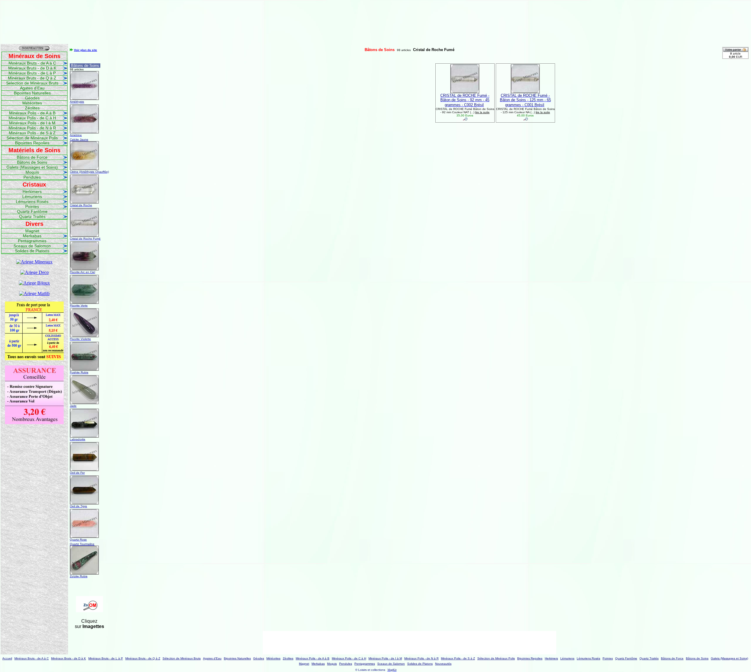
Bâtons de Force (32, 157)
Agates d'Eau (32, 88)
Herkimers (32, 191)
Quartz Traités (32, 216)
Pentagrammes (32, 240)
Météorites (32, 103)
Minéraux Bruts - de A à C (32, 63)
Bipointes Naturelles (32, 93)
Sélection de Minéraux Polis (32, 138)
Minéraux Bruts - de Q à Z (32, 78)
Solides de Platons (32, 250)
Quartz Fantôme (32, 211)
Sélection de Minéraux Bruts (32, 83)
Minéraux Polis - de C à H (32, 118)
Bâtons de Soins (32, 162)
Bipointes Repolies (32, 143)
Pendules (32, 177)
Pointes (32, 206)
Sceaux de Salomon (32, 245)
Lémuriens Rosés (32, 201)
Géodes (32, 98)
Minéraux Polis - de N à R (32, 128)
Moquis (32, 172)
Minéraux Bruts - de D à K (32, 68)
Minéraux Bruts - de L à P (32, 73)
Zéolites (32, 108)
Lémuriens (32, 196)
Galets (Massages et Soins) (32, 167)
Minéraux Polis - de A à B (32, 113)
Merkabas (32, 235)
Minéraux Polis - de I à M (32, 123)
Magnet (32, 230)
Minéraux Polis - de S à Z (32, 133)
